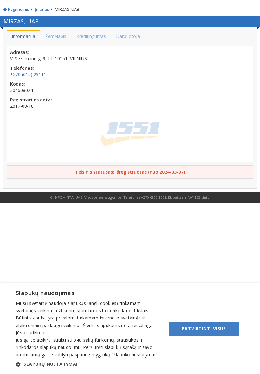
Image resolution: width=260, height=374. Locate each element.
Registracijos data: (31, 100)
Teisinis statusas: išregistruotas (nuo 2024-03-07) (130, 172)
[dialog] (130, 328)
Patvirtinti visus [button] (204, 329)
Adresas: (19, 52)
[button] (89, 364)
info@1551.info (197, 197)
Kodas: (17, 84)
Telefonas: (22, 68)
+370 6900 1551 (153, 197)
